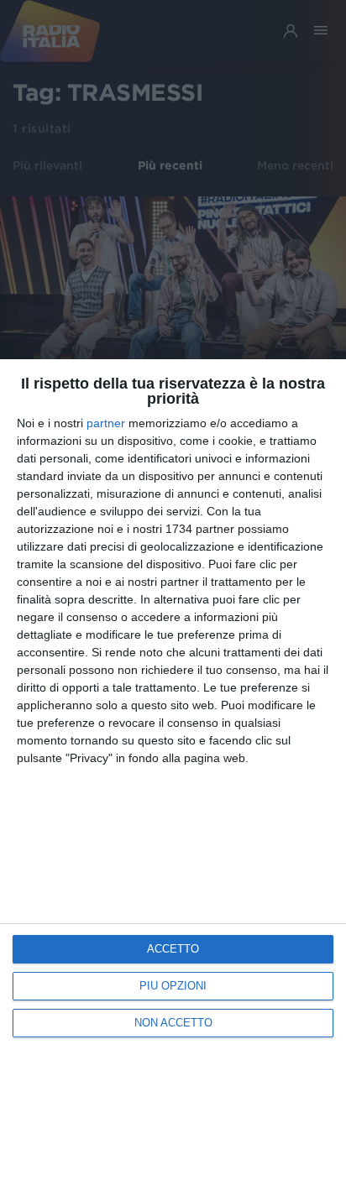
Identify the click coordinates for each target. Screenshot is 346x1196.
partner (105, 423)
